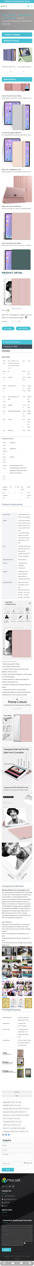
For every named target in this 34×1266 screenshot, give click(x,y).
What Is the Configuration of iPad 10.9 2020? (12, 166)
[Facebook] (9, 1135)
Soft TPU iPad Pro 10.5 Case (11, 1118)
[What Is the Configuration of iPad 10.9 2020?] (17, 163)
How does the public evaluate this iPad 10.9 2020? (12, 129)
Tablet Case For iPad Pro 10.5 (11, 1125)
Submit (8, 1169)
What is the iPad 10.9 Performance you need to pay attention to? (12, 202)
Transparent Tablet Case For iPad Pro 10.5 (15, 1131)
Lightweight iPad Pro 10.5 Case (12, 1102)
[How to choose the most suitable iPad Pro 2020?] (17, 237)
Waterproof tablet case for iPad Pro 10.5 (15, 1112)
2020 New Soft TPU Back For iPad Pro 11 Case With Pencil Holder (9, 67)
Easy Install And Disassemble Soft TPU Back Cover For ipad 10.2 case (25, 67)
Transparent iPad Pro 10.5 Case (12, 1121)
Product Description (11, 342)
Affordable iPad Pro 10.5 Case (11, 1105)
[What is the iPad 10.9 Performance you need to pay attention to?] (17, 200)
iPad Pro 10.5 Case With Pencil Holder (14, 1128)
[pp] (11, 1180)
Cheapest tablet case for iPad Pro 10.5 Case (16, 1108)
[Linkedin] (6, 1135)
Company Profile (10, 346)
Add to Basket (23, 328)
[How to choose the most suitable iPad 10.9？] (17, 90)
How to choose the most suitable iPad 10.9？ (12, 92)
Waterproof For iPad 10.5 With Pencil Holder (16, 1115)
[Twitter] (3, 1135)
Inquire (9, 328)
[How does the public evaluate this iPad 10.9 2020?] (17, 127)
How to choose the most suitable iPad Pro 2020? (12, 239)
